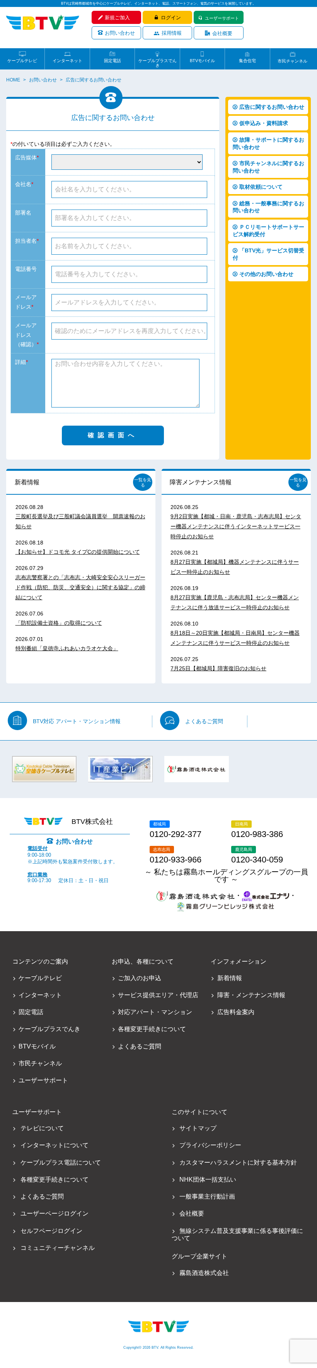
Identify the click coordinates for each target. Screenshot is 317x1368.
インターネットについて (54, 1145)
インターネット (67, 60)
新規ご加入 (117, 17)
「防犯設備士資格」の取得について (58, 623)
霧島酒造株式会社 (203, 1273)
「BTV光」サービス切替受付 (268, 254)
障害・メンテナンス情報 (251, 995)
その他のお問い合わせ (266, 274)
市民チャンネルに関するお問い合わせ (268, 167)
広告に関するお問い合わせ (271, 107)
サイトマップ (197, 1128)
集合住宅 (247, 60)
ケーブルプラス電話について (60, 1162)
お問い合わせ (120, 33)
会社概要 (222, 33)
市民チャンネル (292, 61)
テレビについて (42, 1128)
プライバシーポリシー (210, 1145)
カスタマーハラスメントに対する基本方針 (238, 1162)
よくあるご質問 (204, 721)
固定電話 (112, 60)
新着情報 (27, 482)
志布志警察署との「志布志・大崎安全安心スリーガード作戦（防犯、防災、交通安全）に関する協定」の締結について (80, 587)
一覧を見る (142, 482)
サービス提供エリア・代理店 (158, 995)
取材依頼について (261, 187)
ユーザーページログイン (54, 1213)
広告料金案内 (235, 1012)
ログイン (171, 17)
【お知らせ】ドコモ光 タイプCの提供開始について (77, 552)
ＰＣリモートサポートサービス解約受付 (268, 230)
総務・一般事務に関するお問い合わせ (268, 207)
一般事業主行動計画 (207, 1196)
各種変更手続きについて (152, 1029)
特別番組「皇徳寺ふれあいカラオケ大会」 (66, 648)
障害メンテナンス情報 (201, 482)
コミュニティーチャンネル (57, 1248)
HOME (13, 80)
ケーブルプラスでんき (157, 60)
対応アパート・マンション (155, 1012)
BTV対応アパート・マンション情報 (77, 721)
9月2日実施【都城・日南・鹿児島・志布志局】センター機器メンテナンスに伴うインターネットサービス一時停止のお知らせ (235, 526)
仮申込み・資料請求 (263, 123)
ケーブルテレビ (22, 60)
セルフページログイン (51, 1231)
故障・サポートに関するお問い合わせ (268, 143)
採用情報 (172, 33)
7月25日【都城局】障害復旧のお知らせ (218, 668)
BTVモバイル (202, 60)
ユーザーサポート (222, 18)
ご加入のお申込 (139, 978)
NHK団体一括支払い (207, 1179)
